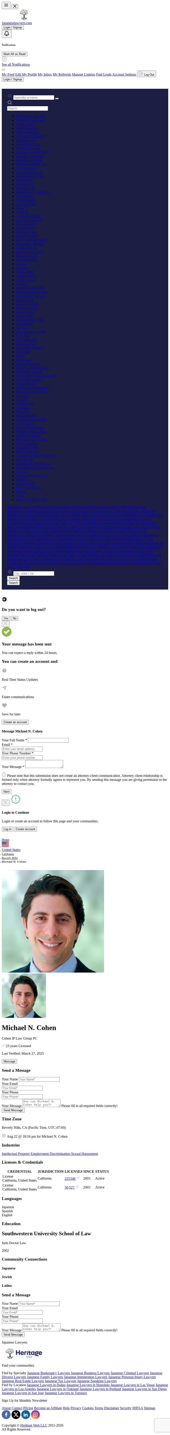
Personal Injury (26, 416)
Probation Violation (29, 244)
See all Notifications (16, 64)
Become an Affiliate (48, 1408)
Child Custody (26, 276)
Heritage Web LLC (33, 1425)
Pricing (28, 1408)
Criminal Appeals (28, 216)
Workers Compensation (32, 388)
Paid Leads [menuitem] (104, 74)
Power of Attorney (29, 488)
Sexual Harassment (29, 380)
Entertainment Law (29, 172)
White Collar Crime (29, 252)
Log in (7, 829)
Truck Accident (26, 444)
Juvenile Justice (27, 236)
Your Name (10, 1079)
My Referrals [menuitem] (62, 74)
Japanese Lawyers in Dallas (46, 1385)
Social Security (26, 384)
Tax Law (22, 472)
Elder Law (23, 480)
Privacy (21, 208)
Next (7, 791)
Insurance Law (26, 344)
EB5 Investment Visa (31, 332)
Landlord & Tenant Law (33, 464)
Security (125, 1408)
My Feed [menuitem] (8, 74)
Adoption (22, 268)
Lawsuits (22, 396)
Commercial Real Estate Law (36, 456)
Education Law (26, 256)
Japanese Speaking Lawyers (97, 1381)
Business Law (26, 140)
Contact (17, 1408)
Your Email (10, 1084)
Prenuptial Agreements (32, 292)
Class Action (25, 404)
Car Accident (25, 424)
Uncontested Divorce (31, 296)
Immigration (24, 324)
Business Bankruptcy (31, 120)
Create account (25, 829)
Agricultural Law (28, 148)
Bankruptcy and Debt (31, 116)
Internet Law (25, 184)
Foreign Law (25, 300)
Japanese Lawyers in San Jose (23, 1393)
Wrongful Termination (31, 392)
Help (66, 1408)
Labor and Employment (32, 368)
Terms (99, 1408)
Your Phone (10, 1092)
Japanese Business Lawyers (90, 1373)
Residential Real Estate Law (35, 468)
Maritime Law (26, 188)
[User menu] (3, 69)
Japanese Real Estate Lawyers (23, 1381)
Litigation (22, 408)
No (14, 618)
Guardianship (25, 484)
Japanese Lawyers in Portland (100, 1389)
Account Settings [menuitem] (124, 74)
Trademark (23, 360)
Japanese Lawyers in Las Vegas (132, 1385)
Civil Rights (24, 196)
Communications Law (31, 164)
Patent (20, 356)
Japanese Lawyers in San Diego (144, 1389)
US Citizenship (26, 340)
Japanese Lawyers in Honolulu (88, 1385)
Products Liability (28, 436)
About (6, 1408)
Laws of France (27, 308)
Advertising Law (28, 144)
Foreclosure (24, 460)
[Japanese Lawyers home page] (24, 19)
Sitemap (149, 1408)
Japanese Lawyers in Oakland (58, 1389)
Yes (6, 618)
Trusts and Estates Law (32, 476)
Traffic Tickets (26, 248)
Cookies (88, 1408)
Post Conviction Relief (32, 240)
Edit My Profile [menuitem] (26, 74)
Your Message (12, 1106)
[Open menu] (6, 5)
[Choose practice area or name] (57, 98)
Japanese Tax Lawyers (60, 1381)
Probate (21, 491)
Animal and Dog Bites (31, 420)
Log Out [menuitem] (148, 74)
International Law (28, 364)
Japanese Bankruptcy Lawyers (48, 1373)
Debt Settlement (27, 132)
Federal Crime (26, 232)
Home (5, 839)
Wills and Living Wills (31, 499)
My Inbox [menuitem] (45, 74)
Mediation (23, 412)
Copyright (23, 352)
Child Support (26, 280)
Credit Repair (25, 124)
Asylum (21, 328)
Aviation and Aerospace (32, 152)
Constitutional (25, 200)
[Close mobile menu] (15, 6)
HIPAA (137, 1408)
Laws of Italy (25, 312)
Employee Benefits (29, 372)
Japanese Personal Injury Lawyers (132, 1377)
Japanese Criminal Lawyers (129, 1373)
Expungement (25, 228)
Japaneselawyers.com (17, 23)
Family (21, 264)
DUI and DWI (26, 224)
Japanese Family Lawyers (45, 1377)
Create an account (15, 722)
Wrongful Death (27, 448)
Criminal (22, 212)
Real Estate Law (27, 452)
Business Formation (30, 156)
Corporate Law (26, 168)
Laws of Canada (27, 304)
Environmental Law (30, 176)
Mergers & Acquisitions (32, 192)
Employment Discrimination (35, 376)
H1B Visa (23, 336)
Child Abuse (24, 272)
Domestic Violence (29, 220)
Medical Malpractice (30, 428)
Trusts (20, 495)
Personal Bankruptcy (30, 136)
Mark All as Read (14, 54)
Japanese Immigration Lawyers (85, 1377)
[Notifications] (7, 34)
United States (11, 850)
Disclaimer (111, 1408)
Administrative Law (30, 320)
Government (24, 316)
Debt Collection (27, 128)
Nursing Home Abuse (31, 432)
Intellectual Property (30, 348)
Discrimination (26, 204)
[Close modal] (6, 624)
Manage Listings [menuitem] (83, 74)
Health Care (24, 180)
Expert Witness (26, 260)
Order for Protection (30, 288)
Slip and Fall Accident (31, 440)
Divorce (21, 284)
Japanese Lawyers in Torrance (66, 1393)
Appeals (21, 400)
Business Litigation (29, 160)
